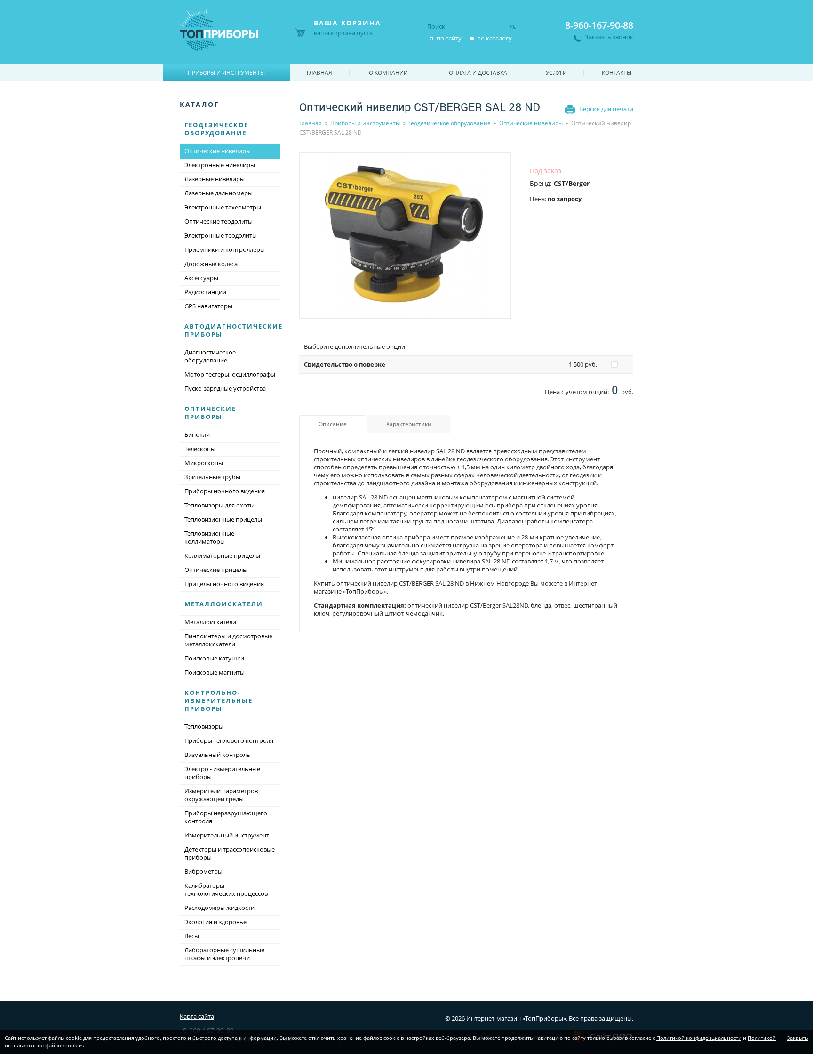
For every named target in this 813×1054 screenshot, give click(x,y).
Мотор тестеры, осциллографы (229, 374)
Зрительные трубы (212, 477)
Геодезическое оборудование (449, 123)
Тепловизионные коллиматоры (209, 537)
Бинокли (197, 434)
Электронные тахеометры (222, 207)
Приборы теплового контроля (228, 740)
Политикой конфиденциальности (698, 1037)
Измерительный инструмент (226, 835)
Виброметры (203, 871)
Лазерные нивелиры (214, 179)
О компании (388, 73)
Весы (191, 936)
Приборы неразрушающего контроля (225, 817)
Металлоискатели (223, 604)
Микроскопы (203, 463)
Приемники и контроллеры (224, 249)
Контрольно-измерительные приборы (218, 700)
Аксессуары (201, 278)
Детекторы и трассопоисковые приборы (229, 853)
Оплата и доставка (478, 73)
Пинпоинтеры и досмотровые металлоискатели (228, 640)
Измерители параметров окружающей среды (221, 795)
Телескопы (199, 448)
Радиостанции (205, 292)
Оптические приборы (210, 412)
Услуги (556, 73)
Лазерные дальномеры (218, 193)
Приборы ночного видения (224, 491)
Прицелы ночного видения (224, 583)
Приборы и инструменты (365, 123)
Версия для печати (606, 109)
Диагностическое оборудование (210, 356)
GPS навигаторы (208, 306)
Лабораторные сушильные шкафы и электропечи (224, 954)
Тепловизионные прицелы (223, 519)
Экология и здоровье (215, 921)
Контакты (616, 73)
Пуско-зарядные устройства (225, 388)
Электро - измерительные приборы (222, 772)
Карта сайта (197, 1016)
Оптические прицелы (215, 569)
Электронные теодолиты (220, 235)
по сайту (449, 38)
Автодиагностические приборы (233, 330)
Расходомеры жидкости (219, 907)
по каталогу (494, 38)
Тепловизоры (203, 726)
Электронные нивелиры (219, 165)
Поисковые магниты (214, 672)
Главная (310, 123)
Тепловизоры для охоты (219, 505)
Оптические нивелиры (531, 123)
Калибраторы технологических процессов (226, 889)
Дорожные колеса (211, 263)
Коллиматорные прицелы (222, 555)
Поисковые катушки (214, 658)
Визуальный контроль (217, 754)
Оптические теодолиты (218, 221)
